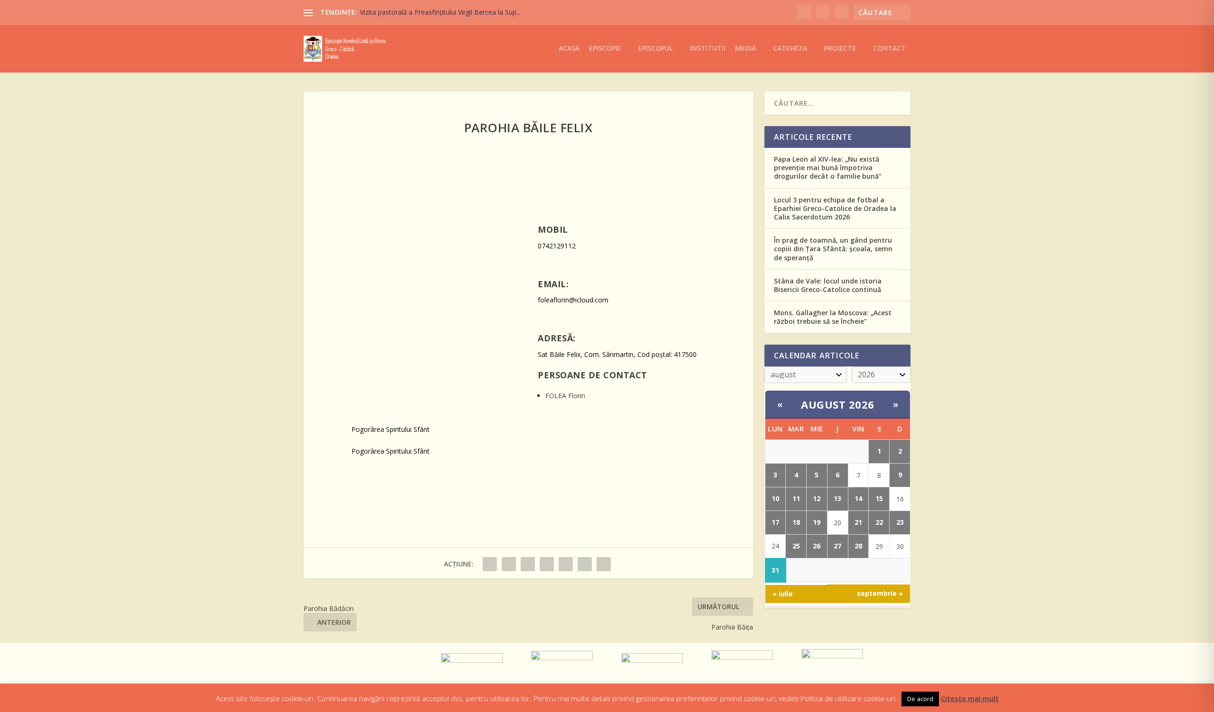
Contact (889, 49)
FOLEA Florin (565, 395)
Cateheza (790, 49)
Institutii (708, 49)
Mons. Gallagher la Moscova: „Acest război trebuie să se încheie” (833, 317)
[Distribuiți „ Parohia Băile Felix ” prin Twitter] (508, 564)
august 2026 (837, 404)
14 (858, 498)
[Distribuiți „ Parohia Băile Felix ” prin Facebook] (489, 564)
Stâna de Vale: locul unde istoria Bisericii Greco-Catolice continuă (828, 285)
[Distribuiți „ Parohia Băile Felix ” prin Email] (584, 564)
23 (900, 522)
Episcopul (655, 49)
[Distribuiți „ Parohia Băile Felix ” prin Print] (603, 564)
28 (858, 545)
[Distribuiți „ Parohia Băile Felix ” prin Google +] (527, 564)
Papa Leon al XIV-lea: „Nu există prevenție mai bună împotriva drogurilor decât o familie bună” (828, 168)
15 (879, 498)
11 (796, 498)
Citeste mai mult (970, 698)
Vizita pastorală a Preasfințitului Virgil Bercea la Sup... (440, 12)
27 (837, 545)
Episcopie (605, 49)
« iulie (783, 593)
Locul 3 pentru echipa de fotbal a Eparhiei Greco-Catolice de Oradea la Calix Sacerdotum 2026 (835, 208)
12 (816, 498)
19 (816, 522)
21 (858, 522)
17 (775, 522)
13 (837, 498)
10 (775, 498)
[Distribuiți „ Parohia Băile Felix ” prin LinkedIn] (565, 564)
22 (879, 522)
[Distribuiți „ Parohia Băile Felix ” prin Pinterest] (546, 564)
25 (796, 545)
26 (816, 545)
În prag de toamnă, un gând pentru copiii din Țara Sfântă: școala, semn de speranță (833, 249)
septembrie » (880, 593)
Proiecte (840, 49)
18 (796, 522)
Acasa (569, 49)
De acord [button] (920, 698)
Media (745, 49)
